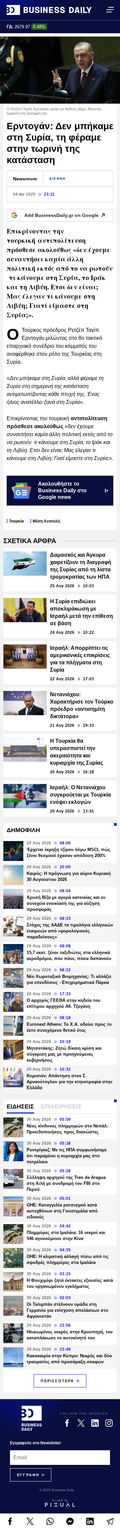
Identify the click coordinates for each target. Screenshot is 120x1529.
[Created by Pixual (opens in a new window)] (60, 1503)
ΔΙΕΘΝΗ (57, 178)
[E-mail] (110, 1521)
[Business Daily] (49, 10)
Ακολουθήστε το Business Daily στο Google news (62, 490)
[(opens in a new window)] (10, 1521)
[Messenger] (70, 1521)
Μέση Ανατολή (46, 521)
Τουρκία (16, 521)
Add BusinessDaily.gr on (61, 215)
